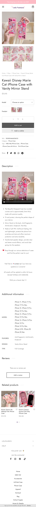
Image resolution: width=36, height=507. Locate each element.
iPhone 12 (18, 308)
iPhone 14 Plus (27, 320)
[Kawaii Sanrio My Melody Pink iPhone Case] (9, 399)
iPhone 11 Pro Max (21, 305)
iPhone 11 (18, 302)
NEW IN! (18, 475)
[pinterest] (20, 459)
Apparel (18, 489)
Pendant (4, 111)
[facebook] (10, 459)
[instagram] (15, 459)
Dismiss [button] (29, 505)
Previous (6, 40)
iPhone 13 (18, 314)
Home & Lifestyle (18, 503)
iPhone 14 (18, 320)
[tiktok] (25, 459)
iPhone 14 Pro (19, 323)
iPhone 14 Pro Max (21, 326)
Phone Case (15, 73)
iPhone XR (27, 329)
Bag (18, 496)
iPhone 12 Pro (26, 308)
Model (4, 102)
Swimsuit (18, 493)
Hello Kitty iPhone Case (12, 144)
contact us (17, 264)
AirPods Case (18, 482)
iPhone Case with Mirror (9, 146)
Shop (8, 73)
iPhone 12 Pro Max (21, 311)
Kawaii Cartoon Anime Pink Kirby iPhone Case (24, 411)
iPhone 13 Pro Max (21, 317)
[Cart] (33, 7)
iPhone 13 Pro (26, 314)
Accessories (18, 478)
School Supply (18, 500)
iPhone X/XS (19, 329)
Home (3, 73)
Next (30, 40)
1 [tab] (17, 422)
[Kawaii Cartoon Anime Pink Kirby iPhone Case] (27, 399)
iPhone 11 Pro (26, 302)
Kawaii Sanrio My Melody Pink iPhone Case (7, 411)
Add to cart (18, 125)
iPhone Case (24, 144)
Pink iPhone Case (23, 146)
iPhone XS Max (20, 332)
